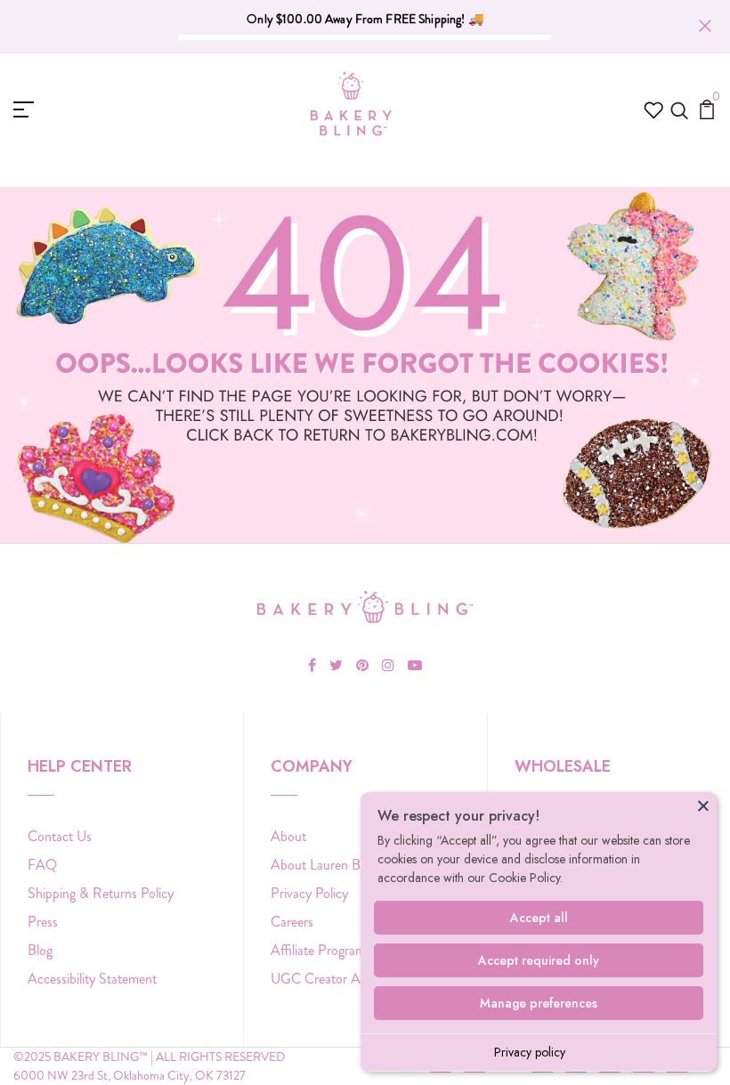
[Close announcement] (705, 26)
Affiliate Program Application (352, 950)
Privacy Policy (309, 893)
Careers (292, 921)
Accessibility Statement (92, 978)
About (288, 836)
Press (43, 921)
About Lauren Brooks (331, 864)
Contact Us (60, 836)
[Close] (703, 805)
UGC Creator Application (342, 978)
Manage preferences (538, 1003)
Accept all (539, 918)
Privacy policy (529, 1052)
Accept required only (538, 960)
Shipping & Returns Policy (101, 893)
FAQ (42, 864)
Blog (40, 950)
